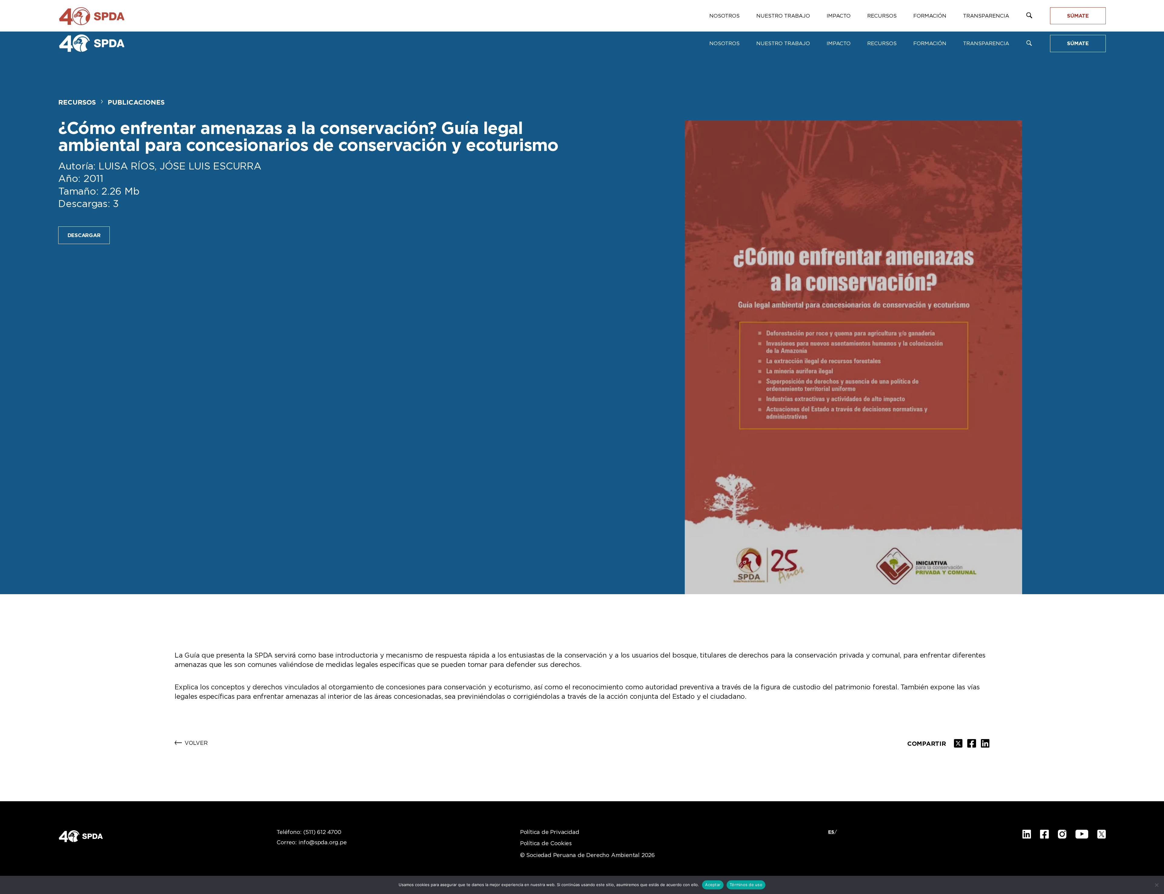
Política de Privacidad (549, 832)
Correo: (311, 842)
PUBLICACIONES (136, 102)
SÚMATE (1078, 43)
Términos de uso (746, 884)
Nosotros (724, 43)
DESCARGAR (84, 235)
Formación (929, 43)
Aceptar (713, 884)
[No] (1156, 885)
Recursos (882, 43)
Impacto (839, 43)
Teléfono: (308, 832)
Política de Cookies (546, 843)
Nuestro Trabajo (783, 43)
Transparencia (986, 43)
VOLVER (196, 743)
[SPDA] (91, 43)
